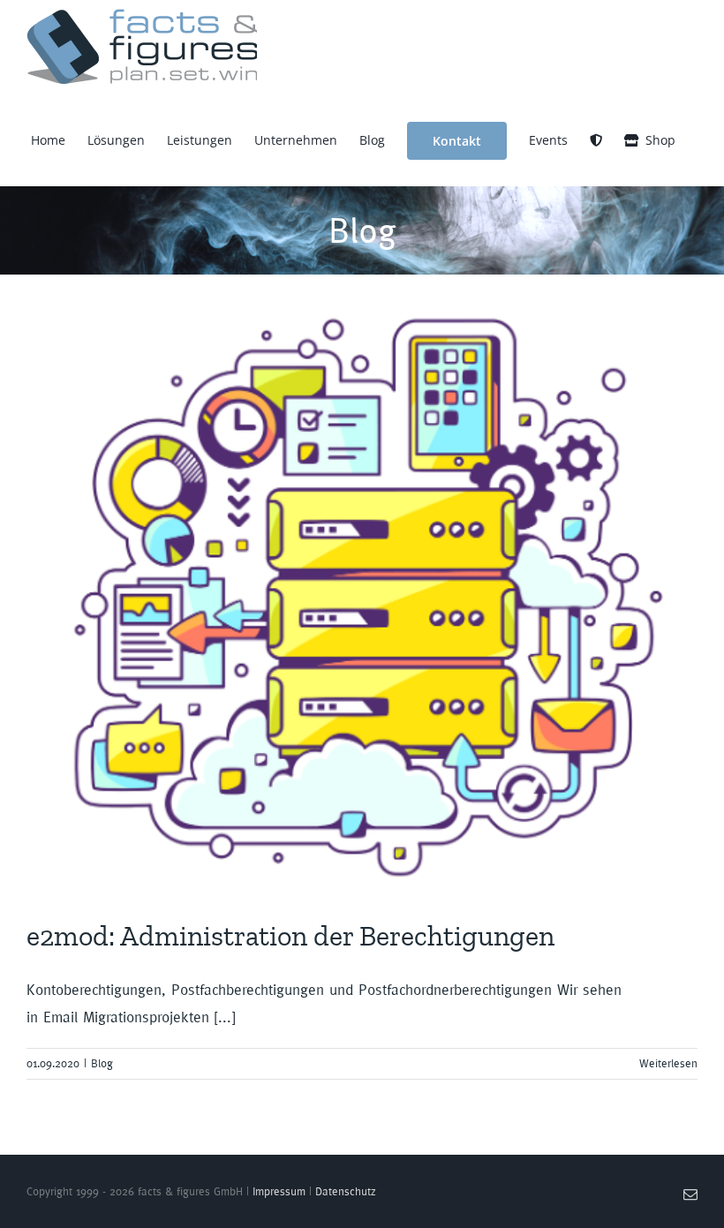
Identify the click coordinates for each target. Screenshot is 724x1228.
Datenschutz (345, 1191)
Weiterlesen (668, 1063)
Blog (102, 1063)
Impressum (279, 1191)
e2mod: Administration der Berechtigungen (290, 936)
